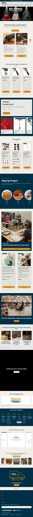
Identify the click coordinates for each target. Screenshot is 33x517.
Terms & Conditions (18, 514)
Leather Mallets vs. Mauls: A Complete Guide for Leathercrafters (27, 343)
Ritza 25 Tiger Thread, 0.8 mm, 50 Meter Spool (5, 153)
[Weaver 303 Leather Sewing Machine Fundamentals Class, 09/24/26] (24, 259)
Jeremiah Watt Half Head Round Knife (16, 78)
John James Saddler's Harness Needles (26, 153)
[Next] (30, 40)
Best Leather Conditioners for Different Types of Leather (16, 343)
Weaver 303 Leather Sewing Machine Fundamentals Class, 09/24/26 (24, 268)
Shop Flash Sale (6, 113)
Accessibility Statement (4, 514)
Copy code (11, 109)
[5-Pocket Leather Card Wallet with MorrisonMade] (6, 335)
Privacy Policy (12, 514)
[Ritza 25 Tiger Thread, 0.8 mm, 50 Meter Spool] (6, 147)
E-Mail (29, 419)
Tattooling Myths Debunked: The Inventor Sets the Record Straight (6, 342)
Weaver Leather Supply (6, 512)
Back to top (16, 488)
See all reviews (29, 432)
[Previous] (30, 42)
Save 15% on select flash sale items (16, 0)
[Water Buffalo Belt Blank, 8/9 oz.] (16, 147)
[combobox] (16, 5)
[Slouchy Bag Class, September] (8, 259)
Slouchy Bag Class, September (7, 267)
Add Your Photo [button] (17, 456)
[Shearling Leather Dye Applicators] (6, 72)
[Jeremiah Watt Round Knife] (27, 72)
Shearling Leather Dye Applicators (5, 78)
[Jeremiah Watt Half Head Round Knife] (16, 72)
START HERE (16, 371)
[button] (29, 3)
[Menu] (31, 3)
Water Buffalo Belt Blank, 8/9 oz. (16, 153)
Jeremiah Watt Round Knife (26, 78)
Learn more (13, 418)
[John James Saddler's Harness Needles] (27, 147)
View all (16, 65)
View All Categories (15, 30)
